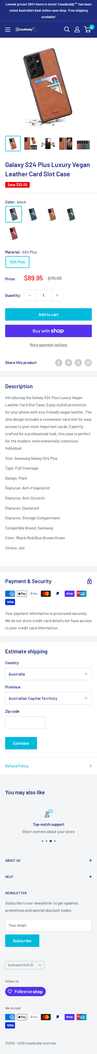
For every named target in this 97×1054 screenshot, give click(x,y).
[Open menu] (7, 30)
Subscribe (22, 940)
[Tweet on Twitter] (78, 362)
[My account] (77, 29)
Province (12, 687)
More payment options (48, 344)
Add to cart (49, 314)
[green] (71, 214)
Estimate (21, 743)
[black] (13, 214)
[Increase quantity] (57, 295)
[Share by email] (88, 362)
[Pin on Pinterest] (68, 362)
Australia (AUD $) (20, 965)
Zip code (12, 711)
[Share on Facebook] (58, 362)
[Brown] (52, 214)
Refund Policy (16, 766)
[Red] (13, 233)
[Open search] (67, 29)
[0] (87, 29)
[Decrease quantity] (29, 295)
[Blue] (33, 214)
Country (12, 662)
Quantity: (13, 295)
